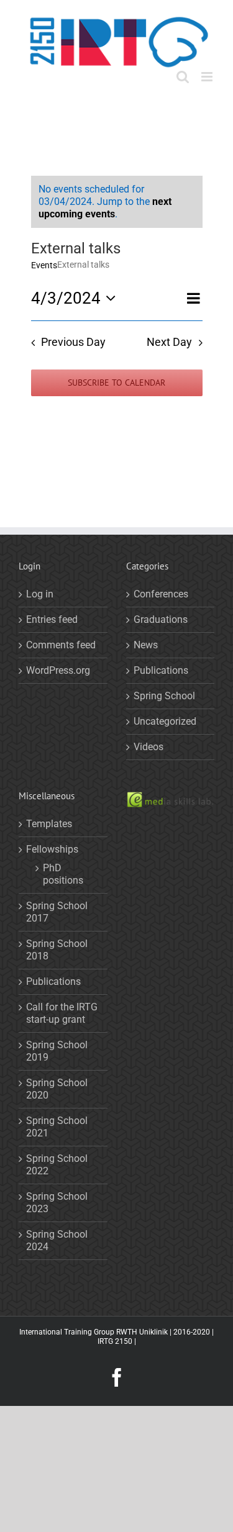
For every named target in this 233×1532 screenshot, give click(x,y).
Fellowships (52, 849)
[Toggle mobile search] (182, 76)
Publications (161, 670)
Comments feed (61, 645)
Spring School (164, 696)
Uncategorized (165, 721)
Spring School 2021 (57, 1127)
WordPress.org (58, 670)
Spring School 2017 (57, 912)
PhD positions (63, 874)
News (146, 645)
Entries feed (52, 619)
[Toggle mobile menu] (207, 76)
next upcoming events (105, 208)
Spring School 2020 (57, 1089)
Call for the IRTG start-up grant (62, 1013)
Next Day (169, 342)
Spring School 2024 (57, 1240)
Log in (39, 594)
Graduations (161, 619)
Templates (49, 824)
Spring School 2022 (57, 1165)
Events (44, 265)
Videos (148, 747)
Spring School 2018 (57, 950)
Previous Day (73, 342)
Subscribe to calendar (116, 383)
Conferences (161, 594)
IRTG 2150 (115, 1341)
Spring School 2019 (57, 1051)
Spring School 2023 (57, 1202)
